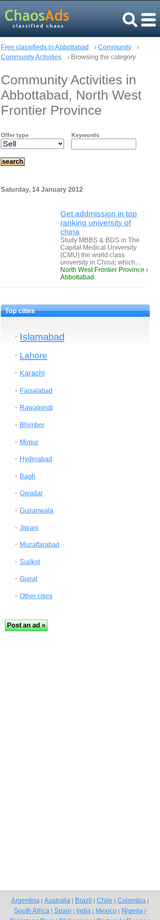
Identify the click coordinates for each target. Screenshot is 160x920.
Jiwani (29, 527)
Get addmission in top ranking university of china (98, 222)
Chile (104, 900)
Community (114, 47)
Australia (57, 900)
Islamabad (42, 336)
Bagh (27, 476)
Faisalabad (36, 390)
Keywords (85, 135)
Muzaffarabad (39, 544)
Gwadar (31, 493)
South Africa (31, 910)
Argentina (25, 900)
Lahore (33, 355)
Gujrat (28, 578)
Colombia (131, 900)
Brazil (83, 900)
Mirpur (29, 442)
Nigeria (132, 910)
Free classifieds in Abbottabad (45, 47)
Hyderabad (36, 458)
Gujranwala (36, 510)
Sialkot (30, 561)
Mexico (106, 910)
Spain (62, 910)
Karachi (32, 373)
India (83, 910)
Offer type (15, 135)
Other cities (36, 595)
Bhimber (32, 424)
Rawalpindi (36, 407)
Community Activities (31, 56)
